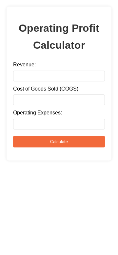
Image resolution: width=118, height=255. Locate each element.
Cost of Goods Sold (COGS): (46, 89)
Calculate (59, 141)
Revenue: (24, 64)
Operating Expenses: (37, 112)
